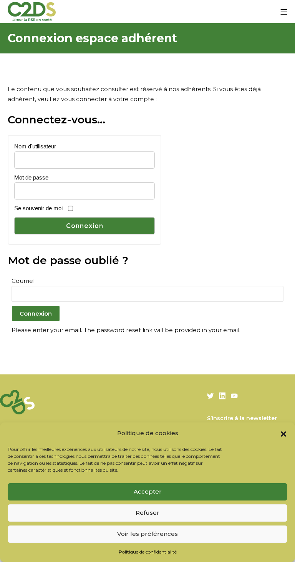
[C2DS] (32, 12)
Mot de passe (31, 177)
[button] (283, 433)
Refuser (147, 512)
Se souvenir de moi (38, 208)
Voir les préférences (147, 533)
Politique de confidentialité (148, 552)
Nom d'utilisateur (35, 146)
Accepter (148, 491)
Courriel (23, 280)
